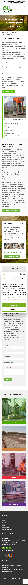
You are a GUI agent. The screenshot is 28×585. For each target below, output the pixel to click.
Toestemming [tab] (5, 278)
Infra (3, 525)
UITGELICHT (18, 252)
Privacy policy (15, 581)
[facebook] (3, 548)
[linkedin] (10, 548)
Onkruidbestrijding (7, 529)
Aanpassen (13, 309)
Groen (4, 520)
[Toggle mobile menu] (25, 6)
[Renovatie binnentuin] (14, 246)
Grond (4, 523)
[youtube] (7, 548)
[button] (5, 248)
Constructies (5, 527)
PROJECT (13, 252)
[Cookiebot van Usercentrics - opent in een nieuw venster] (19, 274)
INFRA (8, 252)
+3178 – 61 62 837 (13, 542)
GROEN (5, 252)
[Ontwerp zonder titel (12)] (8, 553)
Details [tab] (14, 278)
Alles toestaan (14, 305)
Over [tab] (23, 278)
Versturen (7, 379)
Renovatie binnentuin (10, 251)
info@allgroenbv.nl (12, 544)
